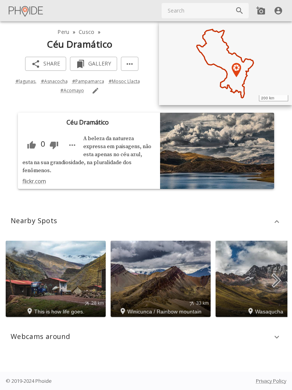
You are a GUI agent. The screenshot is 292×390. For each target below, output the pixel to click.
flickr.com (34, 181)
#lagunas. (26, 81)
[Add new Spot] (261, 11)
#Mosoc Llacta (124, 81)
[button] (146, 221)
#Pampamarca (88, 81)
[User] (278, 10)
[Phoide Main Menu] (26, 10)
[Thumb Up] (31, 145)
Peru (63, 31)
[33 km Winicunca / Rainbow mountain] (162, 278)
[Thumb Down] (54, 145)
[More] (129, 64)
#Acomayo (72, 90)
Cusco (86, 31)
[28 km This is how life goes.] (57, 278)
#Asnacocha (54, 81)
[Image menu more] (72, 145)
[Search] (239, 10)
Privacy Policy (271, 380)
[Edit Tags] (95, 91)
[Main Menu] (26, 10)
